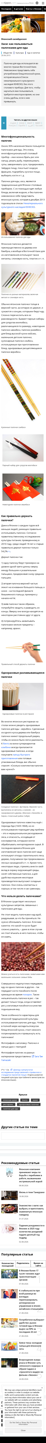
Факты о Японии (33, 9)
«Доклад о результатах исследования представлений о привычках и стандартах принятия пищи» (21, 1072)
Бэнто (24, 1100)
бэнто (6, 743)
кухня (35, 1100)
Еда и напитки (33, 53)
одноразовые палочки (29, 1104)
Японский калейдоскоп (14, 39)
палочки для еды (10, 1108)
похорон (27, 994)
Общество (7, 53)
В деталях (18, 9)
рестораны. (8, 1104)
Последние (6, 9)
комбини (6, 747)
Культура (20, 53)
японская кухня (10, 1100)
